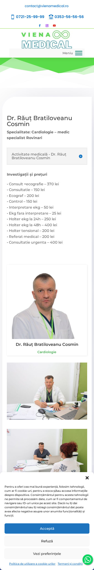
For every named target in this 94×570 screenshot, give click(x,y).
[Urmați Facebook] (39, 25)
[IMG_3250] (47, 419)
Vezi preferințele (47, 553)
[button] (87, 478)
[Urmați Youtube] (54, 25)
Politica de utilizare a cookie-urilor (32, 563)
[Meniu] (78, 53)
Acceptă (47, 528)
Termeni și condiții (70, 563)
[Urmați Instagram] (47, 25)
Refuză (47, 541)
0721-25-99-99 (30, 16)
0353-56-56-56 (69, 16)
